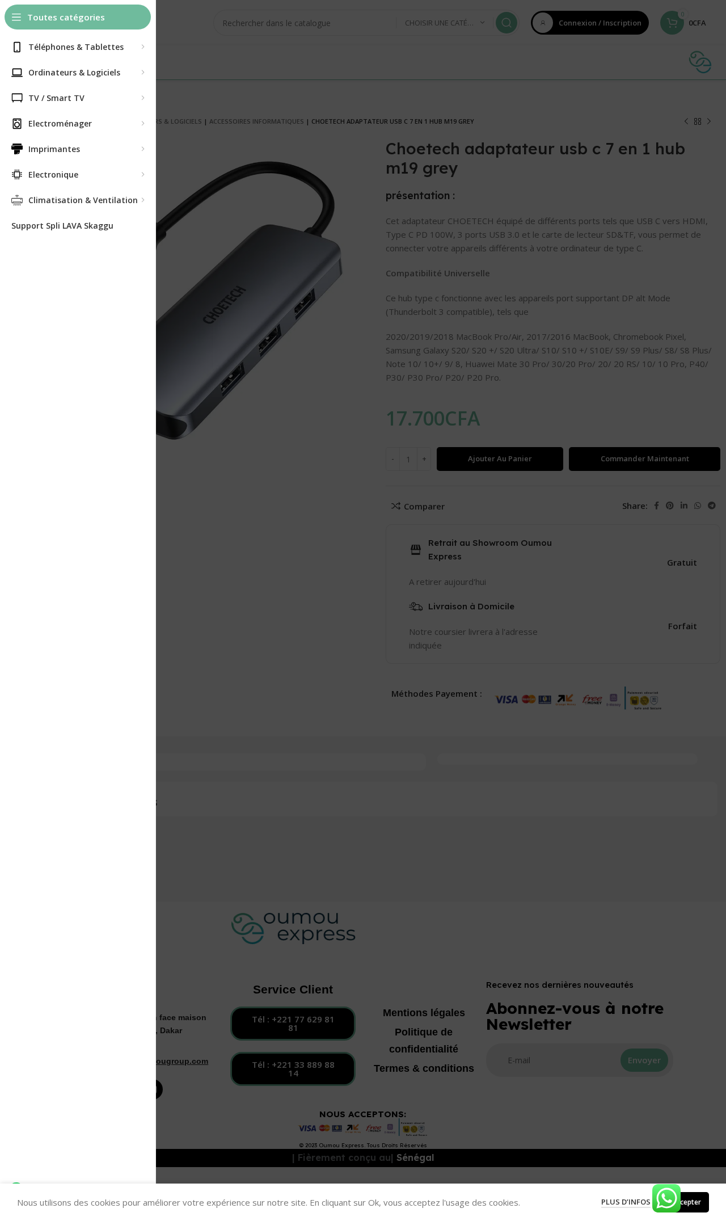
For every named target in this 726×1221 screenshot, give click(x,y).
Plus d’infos (626, 1202)
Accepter (686, 1202)
